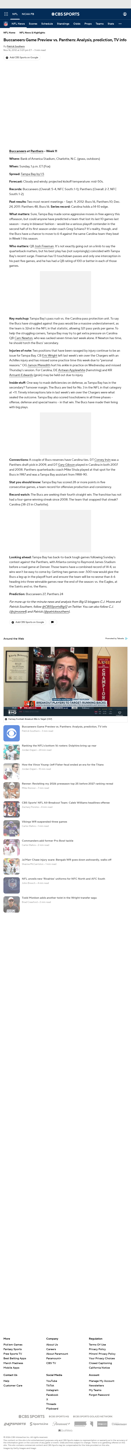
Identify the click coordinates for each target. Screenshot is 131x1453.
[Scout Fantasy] (119, 1423)
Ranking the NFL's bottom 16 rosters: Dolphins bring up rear (59, 745)
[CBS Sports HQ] (59, 1416)
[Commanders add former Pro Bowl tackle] (11, 847)
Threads (51, 1404)
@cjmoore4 (18, 612)
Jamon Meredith (39, 365)
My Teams (95, 1390)
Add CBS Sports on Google (24, 57)
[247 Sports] (15, 1423)
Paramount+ (53, 1358)
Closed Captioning (100, 1359)
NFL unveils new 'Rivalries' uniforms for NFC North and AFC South (63, 878)
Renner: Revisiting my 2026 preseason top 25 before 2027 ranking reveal (67, 783)
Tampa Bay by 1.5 (32, 174)
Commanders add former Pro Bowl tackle (47, 840)
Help (6, 1381)
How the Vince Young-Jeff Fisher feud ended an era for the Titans (63, 764)
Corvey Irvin (102, 460)
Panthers (37, 151)
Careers (51, 1349)
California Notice (99, 1364)
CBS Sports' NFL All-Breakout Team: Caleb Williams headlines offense (66, 802)
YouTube (51, 1381)
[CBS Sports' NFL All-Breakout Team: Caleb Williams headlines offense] (11, 809)
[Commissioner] (83, 1422)
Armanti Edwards (21, 375)
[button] (6, 14)
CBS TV (51, 1363)
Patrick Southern (16, 46)
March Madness (13, 1363)
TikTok (50, 1385)
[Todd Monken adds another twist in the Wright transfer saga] (11, 904)
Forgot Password (99, 1395)
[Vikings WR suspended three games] (11, 828)
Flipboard (52, 1408)
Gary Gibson (66, 465)
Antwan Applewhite (71, 370)
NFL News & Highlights (32, 32)
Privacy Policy (97, 1349)
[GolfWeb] (65, 1430)
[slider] (65, 706)
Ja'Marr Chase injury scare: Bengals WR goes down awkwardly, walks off (66, 859)
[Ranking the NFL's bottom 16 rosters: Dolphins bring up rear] (11, 752)
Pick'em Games (12, 1344)
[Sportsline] (39, 1423)
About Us (52, 1344)
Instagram (52, 1390)
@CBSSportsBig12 (54, 607)
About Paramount (57, 1354)
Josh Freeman (44, 246)
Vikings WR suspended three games (44, 821)
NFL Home (9, 32)
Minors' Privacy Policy (102, 1354)
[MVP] (102, 1422)
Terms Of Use (97, 1344)
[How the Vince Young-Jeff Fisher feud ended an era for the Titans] (11, 771)
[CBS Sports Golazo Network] (93, 1416)
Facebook (52, 1395)
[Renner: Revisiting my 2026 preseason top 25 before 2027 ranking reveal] (11, 790)
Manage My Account (101, 1381)
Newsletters (96, 1385)
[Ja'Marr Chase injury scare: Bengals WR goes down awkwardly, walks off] (11, 866)
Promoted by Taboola (114, 638)
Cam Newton (23, 338)
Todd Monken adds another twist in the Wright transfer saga (59, 898)
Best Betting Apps (14, 1358)
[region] (65, 681)
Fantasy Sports (12, 1349)
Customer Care (12, 1385)
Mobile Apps (11, 1367)
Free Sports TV (12, 1354)
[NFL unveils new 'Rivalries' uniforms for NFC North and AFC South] (11, 885)
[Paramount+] (61, 1423)
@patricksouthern (56, 612)
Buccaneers (17, 151)
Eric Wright (49, 356)
